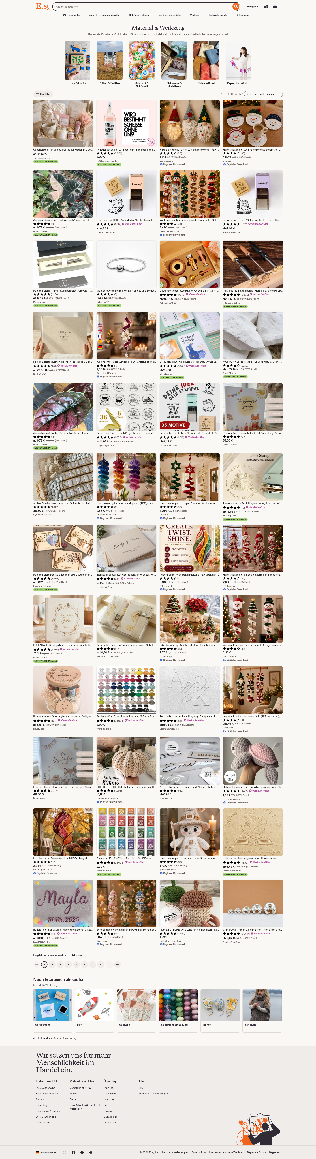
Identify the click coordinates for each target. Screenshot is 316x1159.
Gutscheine (242, 15)
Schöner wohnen (139, 15)
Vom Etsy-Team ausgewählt (104, 15)
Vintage (194, 15)
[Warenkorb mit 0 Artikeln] (275, 6)
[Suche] (236, 6)
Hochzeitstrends (217, 15)
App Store (48, 1135)
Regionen (274, 1152)
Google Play (75, 1135)
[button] (46, 1152)
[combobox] (142, 6)
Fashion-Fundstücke (169, 15)
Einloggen (252, 6)
